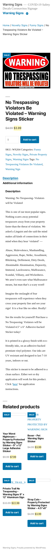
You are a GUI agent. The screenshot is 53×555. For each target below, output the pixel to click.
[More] (27, 13)
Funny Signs (36, 25)
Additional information (18, 183)
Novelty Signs (19, 25)
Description (10, 178)
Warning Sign (12, 169)
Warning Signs (12, 4)
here (15, 384)
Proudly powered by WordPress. (31, 548)
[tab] (10, 178)
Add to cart (29, 139)
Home (6, 25)
